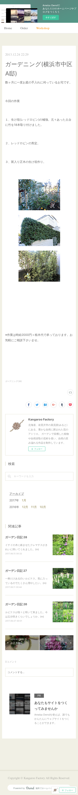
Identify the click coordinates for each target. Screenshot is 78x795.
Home (8, 28)
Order (24, 28)
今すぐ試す (51, 17)
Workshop (43, 28)
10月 (43, 507)
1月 (24, 500)
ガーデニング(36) (13, 381)
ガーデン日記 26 (16, 604)
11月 (34, 507)
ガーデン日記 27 (16, 570)
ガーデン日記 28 (16, 537)
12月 (25, 507)
